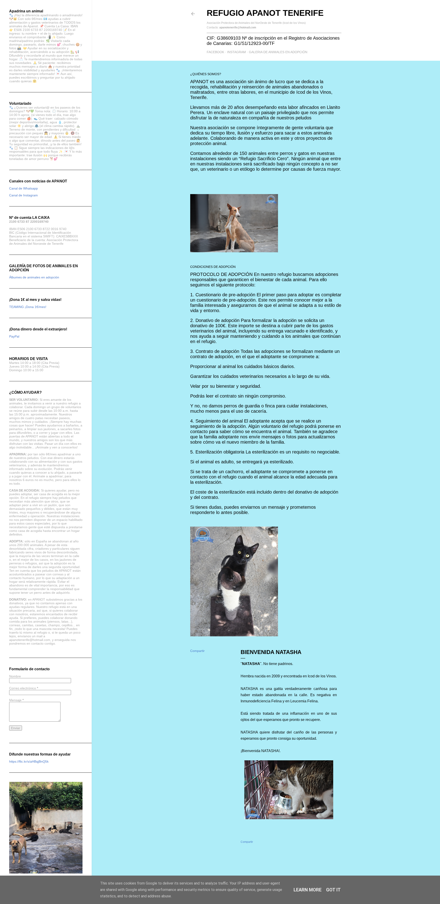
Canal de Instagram (23, 195)
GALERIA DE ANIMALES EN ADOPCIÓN (278, 52)
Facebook (215, 52)
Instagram (236, 52)
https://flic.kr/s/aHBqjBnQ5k (29, 761)
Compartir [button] (197, 651)
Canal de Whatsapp (23, 188)
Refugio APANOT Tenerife (265, 13)
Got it (333, 890)
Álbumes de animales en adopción (34, 277)
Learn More (308, 890)
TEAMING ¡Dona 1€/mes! (27, 307)
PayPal (14, 336)
